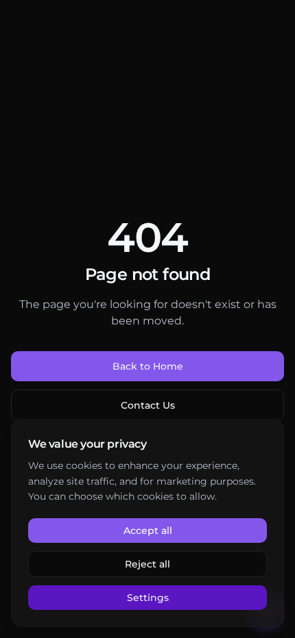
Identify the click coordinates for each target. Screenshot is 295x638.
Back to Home (148, 366)
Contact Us (148, 405)
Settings (148, 597)
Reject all (147, 564)
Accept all (147, 530)
